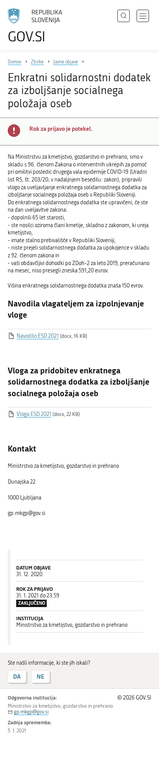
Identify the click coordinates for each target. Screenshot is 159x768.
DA (17, 676)
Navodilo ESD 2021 (38, 336)
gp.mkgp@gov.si (31, 712)
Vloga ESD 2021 (34, 414)
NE (40, 676)
